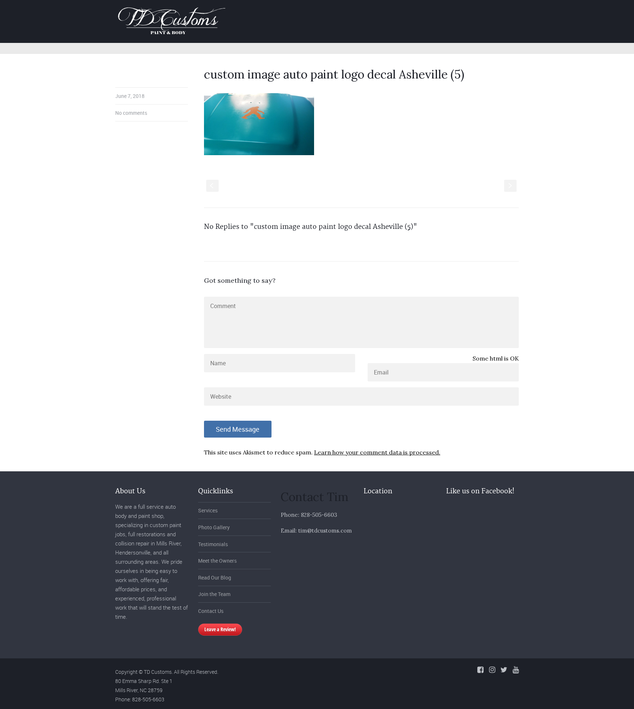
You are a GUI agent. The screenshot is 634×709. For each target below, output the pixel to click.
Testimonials (213, 544)
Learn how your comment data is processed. (377, 452)
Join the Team (214, 594)
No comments (131, 112)
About (459, 12)
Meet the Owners (217, 560)
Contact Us (210, 610)
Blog (490, 12)
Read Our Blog (214, 577)
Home (337, 12)
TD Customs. (158, 671)
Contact (522, 12)
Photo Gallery (418, 12)
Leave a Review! (220, 629)
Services (373, 12)
